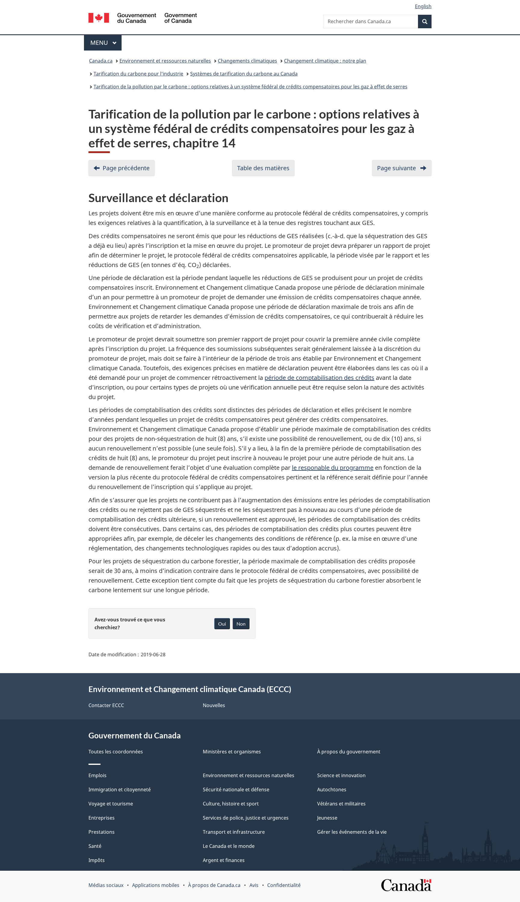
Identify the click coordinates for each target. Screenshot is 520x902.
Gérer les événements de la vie (352, 832)
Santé (94, 846)
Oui (222, 623)
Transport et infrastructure (234, 832)
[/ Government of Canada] (142, 19)
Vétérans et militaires (341, 803)
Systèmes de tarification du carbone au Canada (244, 73)
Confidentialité (284, 885)
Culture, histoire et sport (231, 803)
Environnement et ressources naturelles (165, 60)
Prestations (101, 832)
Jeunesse (327, 817)
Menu (106, 42)
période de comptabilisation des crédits (319, 378)
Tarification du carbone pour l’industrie (138, 73)
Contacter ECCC (106, 705)
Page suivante (404, 170)
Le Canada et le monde (229, 846)
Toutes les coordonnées (115, 751)
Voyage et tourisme (110, 803)
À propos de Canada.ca (214, 885)
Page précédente (129, 170)
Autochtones (331, 789)
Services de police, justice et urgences (246, 817)
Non (241, 623)
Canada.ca (101, 60)
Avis (253, 885)
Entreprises (101, 817)
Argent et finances (224, 860)
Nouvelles (214, 705)
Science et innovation (341, 775)
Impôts (96, 860)
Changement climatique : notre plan (325, 60)
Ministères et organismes (232, 751)
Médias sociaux (105, 885)
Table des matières (266, 170)
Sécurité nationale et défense (236, 789)
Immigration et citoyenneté (119, 789)
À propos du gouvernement (348, 751)
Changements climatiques (247, 60)
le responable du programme (332, 467)
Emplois (97, 775)
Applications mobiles (155, 885)
